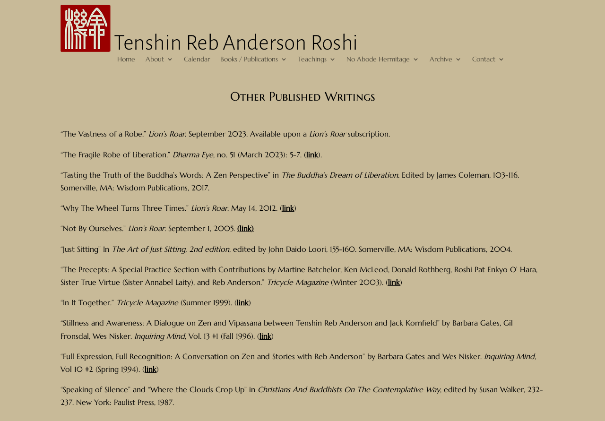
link (312, 154)
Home (126, 59)
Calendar (197, 59)
